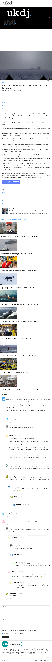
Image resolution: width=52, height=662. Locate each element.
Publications (45, 658)
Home (3, 27)
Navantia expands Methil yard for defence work (16, 339)
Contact (33, 27)
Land (7, 27)
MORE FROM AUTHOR (20, 220)
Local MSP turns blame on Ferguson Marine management (20, 389)
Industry (36, 660)
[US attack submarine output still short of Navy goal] (26, 347)
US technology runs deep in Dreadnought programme (19, 322)
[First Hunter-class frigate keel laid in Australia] (26, 364)
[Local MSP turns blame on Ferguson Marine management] (26, 381)
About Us (38, 27)
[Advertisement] (26, 40)
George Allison (6, 90)
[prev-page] (0, 392)
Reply (7, 414)
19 (20, 90)
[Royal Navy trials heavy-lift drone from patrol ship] (26, 279)
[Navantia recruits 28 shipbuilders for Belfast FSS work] (26, 262)
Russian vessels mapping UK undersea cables (16, 254)
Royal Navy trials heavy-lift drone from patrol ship (17, 288)
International (18, 27)
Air (10, 27)
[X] (9, 215)
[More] (26, 110)
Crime (28, 27)
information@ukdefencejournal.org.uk (15, 655)
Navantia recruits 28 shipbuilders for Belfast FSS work (19, 271)
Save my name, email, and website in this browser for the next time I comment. (19, 630)
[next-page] (1, 392)
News (22, 658)
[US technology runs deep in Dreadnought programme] (26, 313)
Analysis (24, 27)
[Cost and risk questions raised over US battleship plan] (26, 296)
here (25, 177)
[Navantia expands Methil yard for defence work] (26, 330)
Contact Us (46, 660)
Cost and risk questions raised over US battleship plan (19, 305)
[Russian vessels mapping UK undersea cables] (26, 245)
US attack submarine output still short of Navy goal (18, 355)
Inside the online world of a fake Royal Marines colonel (19, 237)
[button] (49, 18)
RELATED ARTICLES (6, 220)
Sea (12, 27)
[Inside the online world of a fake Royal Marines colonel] (26, 228)
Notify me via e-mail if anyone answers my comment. (14, 633)
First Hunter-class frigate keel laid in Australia (16, 372)
